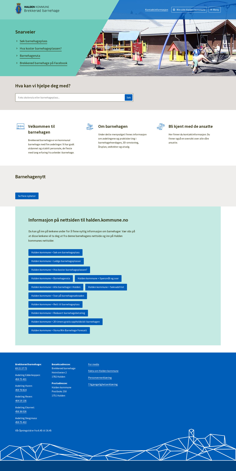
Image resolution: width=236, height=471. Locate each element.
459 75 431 (20, 379)
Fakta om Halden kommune (103, 370)
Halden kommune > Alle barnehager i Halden (55, 287)
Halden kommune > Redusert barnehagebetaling (58, 313)
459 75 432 (20, 422)
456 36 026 (20, 411)
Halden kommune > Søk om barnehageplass (55, 252)
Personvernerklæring (100, 377)
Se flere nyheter (27, 196)
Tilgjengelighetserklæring (103, 384)
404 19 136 (20, 400)
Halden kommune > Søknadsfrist (106, 287)
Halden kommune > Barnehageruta (50, 278)
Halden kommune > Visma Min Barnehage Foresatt (59, 330)
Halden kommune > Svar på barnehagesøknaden (57, 295)
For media (93, 364)
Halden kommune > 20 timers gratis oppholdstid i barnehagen (65, 321)
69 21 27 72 (21, 368)
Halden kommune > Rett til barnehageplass (55, 304)
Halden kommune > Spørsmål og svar (98, 278)
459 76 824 (20, 389)
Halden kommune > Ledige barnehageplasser (56, 261)
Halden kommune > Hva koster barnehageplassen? (59, 269)
